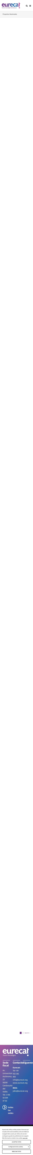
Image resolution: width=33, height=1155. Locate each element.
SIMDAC (8, 512)
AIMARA (8, 909)
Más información (9, 80)
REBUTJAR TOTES (16, 1151)
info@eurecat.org (20, 1079)
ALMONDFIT (10, 445)
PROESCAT (9, 380)
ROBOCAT (9, 314)
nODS (6, 643)
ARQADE (8, 39)
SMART (7, 713)
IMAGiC (7, 180)
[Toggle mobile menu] (30, 6)
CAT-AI (7, 580)
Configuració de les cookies (15, 1147)
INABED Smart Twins (16, 846)
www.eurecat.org (20, 1082)
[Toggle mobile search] (27, 6)
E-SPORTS (9, 781)
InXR (6, 246)
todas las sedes (9, 1110)
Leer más (25, 1138)
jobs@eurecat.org (20, 1091)
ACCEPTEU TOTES (16, 1142)
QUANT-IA (9, 109)
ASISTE (7, 977)
